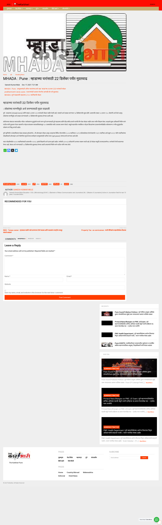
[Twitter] (140, 4)
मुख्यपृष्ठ (9, 9)
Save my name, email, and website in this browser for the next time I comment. (34, 293)
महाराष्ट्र (28, 9)
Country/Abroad (73, 472)
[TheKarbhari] (20, 4)
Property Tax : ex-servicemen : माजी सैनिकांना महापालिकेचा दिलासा (103, 230)
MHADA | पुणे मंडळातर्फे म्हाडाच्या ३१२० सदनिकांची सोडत (23, 95)
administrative (111, 369)
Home (60, 472)
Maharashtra (88, 472)
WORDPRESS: (22, 238)
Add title (106, 354)
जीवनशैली (65, 9)
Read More (149, 382)
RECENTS (105, 306)
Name (7, 276)
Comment (9, 256)
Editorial (61, 476)
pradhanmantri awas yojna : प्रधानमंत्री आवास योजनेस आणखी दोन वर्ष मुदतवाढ (32, 92)
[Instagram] (145, 4)
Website (8, 284)
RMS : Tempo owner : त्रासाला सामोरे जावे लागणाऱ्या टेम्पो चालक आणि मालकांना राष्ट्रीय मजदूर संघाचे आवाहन (32, 231)
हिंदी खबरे (55, 9)
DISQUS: (38, 238)
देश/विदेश (18, 9)
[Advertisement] (65, 169)
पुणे (37, 9)
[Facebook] (148, 4)
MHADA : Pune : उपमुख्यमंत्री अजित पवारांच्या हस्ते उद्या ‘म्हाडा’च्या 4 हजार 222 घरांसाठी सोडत (35, 89)
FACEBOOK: (31, 238)
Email (69, 276)
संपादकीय (45, 9)
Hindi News (73, 476)
